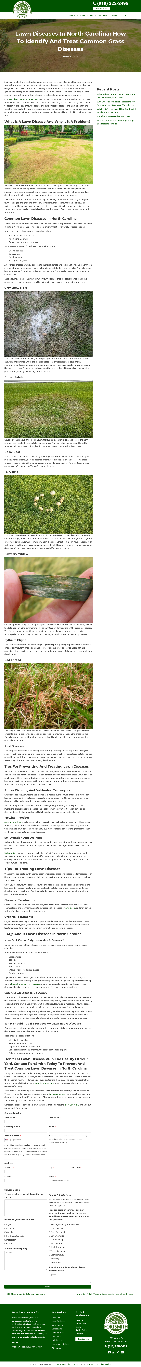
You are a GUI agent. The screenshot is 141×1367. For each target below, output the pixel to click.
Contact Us (79, 1333)
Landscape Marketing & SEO (67, 1364)
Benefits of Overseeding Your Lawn (114, 116)
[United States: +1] (7, 1140)
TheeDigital (93, 1364)
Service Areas (80, 1324)
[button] (77, 15)
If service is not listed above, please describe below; (67, 1269)
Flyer (8, 1224)
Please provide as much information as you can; (23, 1196)
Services (72, 15)
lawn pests (70, 908)
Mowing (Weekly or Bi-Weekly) (64, 1224)
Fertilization (56, 1243)
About (82, 15)
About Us (79, 1320)
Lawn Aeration (57, 1236)
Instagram (11, 1240)
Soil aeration (10, 853)
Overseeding (56, 1239)
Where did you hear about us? (19, 1219)
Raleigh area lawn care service (25, 984)
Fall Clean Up (57, 1340)
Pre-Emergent (57, 1228)
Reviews (114, 15)
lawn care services (58, 1094)
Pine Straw (55, 1262)
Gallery (78, 1327)
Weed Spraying (57, 1251)
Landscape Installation (61, 1344)
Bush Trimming (57, 1247)
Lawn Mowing (57, 1325)
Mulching (54, 1258)
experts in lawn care (44, 1083)
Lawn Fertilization (59, 1321)
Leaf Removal (57, 1255)
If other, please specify (15, 1248)
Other (9, 1243)
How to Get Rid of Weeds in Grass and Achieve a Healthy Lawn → (106, 1294)
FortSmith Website (15, 1236)
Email (52, 1126)
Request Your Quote (98, 15)
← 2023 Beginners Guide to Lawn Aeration (24, 1294)
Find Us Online (81, 1330)
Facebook (11, 1228)
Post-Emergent (57, 1232)
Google (9, 1232)
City (51, 1167)
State (52, 1176)
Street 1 (9, 1167)
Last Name (55, 1117)
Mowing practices (12, 822)
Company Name (12, 1126)
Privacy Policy (105, 1364)
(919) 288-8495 (72, 1105)
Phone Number (12, 1135)
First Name (10, 1117)
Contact (124, 15)
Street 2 (8, 1176)
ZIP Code (76, 1167)
